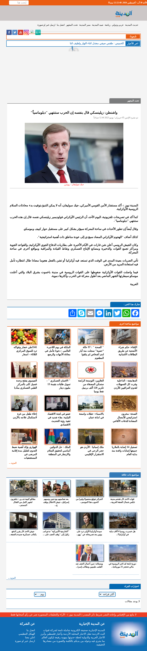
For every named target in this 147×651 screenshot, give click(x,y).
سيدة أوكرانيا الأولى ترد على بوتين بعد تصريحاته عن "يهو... (89, 533)
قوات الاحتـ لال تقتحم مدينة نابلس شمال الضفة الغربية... (122, 500)
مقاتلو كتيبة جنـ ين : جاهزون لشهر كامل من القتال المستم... (23, 502)
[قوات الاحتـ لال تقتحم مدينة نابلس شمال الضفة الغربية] (123, 488)
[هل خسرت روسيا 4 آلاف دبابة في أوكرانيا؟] (123, 520)
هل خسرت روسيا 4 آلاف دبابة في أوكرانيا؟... (122, 533)
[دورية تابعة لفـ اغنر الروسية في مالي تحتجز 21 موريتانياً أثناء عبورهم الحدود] (123, 552)
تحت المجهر (72, 25)
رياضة (107, 25)
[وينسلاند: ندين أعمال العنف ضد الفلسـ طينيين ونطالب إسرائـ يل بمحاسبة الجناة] (90, 552)
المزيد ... (12, 463)
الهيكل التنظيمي (26, 634)
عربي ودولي (118, 25)
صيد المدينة (97, 25)
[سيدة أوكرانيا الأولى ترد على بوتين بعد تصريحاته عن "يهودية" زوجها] (90, 520)
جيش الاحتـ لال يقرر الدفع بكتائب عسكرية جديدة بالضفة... (23, 533)
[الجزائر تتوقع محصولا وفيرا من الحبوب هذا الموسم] (90, 488)
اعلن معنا (30, 637)
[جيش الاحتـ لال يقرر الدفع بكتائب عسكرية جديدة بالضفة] (23, 520)
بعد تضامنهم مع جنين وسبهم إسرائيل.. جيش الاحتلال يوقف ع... (56, 502)
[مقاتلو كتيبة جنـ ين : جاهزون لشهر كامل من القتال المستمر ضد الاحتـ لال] (23, 488)
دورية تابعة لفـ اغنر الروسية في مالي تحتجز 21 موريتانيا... (122, 565)
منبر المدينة (85, 25)
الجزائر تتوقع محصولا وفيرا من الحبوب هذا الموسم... (89, 500)
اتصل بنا (61, 25)
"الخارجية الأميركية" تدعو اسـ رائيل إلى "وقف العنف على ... (56, 533)
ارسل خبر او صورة (46, 25)
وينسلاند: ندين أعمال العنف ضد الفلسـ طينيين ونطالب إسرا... (89, 565)
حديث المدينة (131, 25)
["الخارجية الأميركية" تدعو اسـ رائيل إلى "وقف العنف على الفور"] (56, 520)
